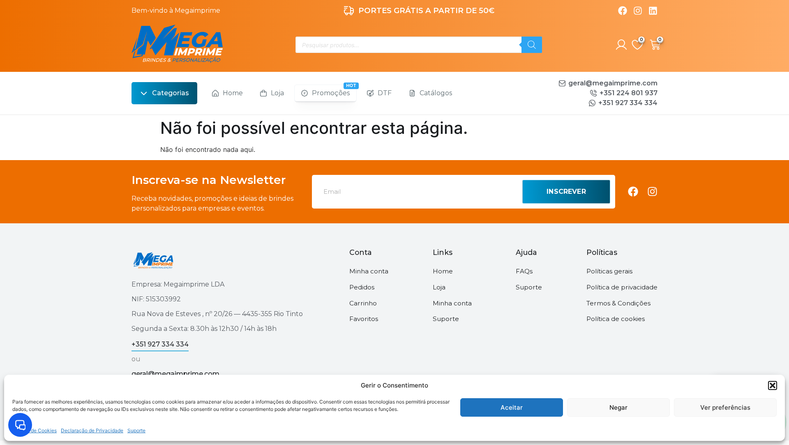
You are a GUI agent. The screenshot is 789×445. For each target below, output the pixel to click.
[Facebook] (622, 10)
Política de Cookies (34, 430)
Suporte (136, 430)
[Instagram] (637, 10)
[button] (772, 385)
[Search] (531, 45)
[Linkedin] (653, 10)
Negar (618, 407)
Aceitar (512, 407)
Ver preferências (725, 407)
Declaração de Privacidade (92, 430)
